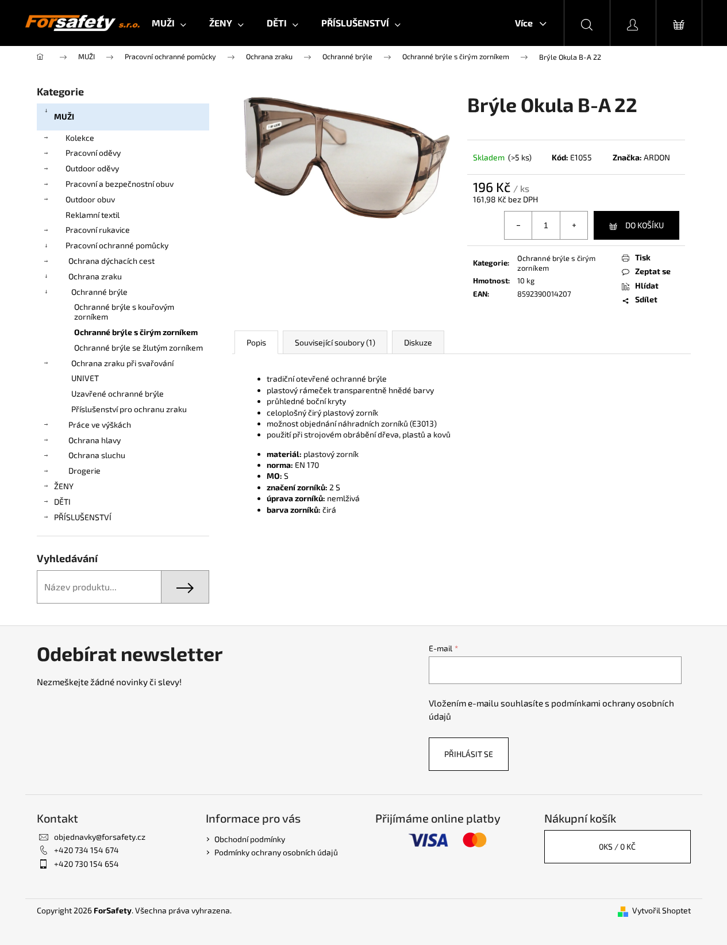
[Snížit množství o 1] (518, 225)
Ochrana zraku (95, 276)
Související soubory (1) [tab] (335, 342)
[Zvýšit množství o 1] (573, 225)
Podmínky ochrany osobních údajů (276, 852)
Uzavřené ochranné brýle (117, 393)
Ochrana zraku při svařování (122, 363)
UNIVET (85, 378)
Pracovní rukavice (98, 230)
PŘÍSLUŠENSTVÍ (82, 517)
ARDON (657, 157)
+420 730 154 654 (86, 864)
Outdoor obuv (90, 199)
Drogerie (84, 470)
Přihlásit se (468, 754)
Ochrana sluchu (96, 455)
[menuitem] (169, 23)
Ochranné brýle (99, 292)
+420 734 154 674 (86, 850)
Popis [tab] (256, 342)
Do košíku (644, 225)
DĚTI (62, 501)
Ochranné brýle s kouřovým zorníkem (124, 311)
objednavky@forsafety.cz (99, 837)
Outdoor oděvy (92, 168)
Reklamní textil (93, 215)
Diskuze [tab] (418, 342)
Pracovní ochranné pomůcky (117, 245)
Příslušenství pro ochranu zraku (129, 409)
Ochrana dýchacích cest (111, 261)
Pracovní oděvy (93, 153)
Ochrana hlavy (94, 440)
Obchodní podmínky (249, 839)
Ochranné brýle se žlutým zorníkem (138, 347)
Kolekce (80, 138)
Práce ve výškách (99, 424)
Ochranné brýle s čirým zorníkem (136, 332)
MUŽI (64, 116)
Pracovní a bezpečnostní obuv (120, 184)
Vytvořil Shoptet (661, 910)
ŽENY (64, 486)
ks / (617, 846)
